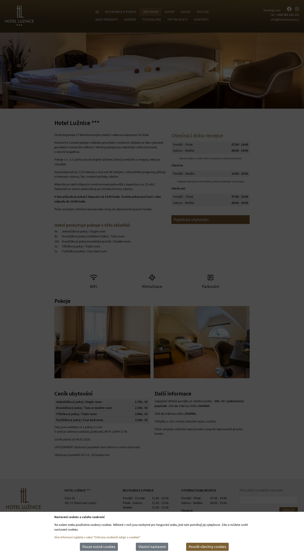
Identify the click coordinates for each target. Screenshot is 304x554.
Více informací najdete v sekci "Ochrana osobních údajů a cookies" (97, 537)
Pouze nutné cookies (98, 546)
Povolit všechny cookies (207, 546)
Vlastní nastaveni (152, 546)
